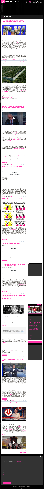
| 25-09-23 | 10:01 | (10, 293)
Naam (3, 474)
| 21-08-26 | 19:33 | (10, 59)
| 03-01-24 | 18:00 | (9, 196)
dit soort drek (20, 426)
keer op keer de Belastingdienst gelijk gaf (14, 134)
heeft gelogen (9, 140)
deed (17, 42)
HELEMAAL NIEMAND (14, 132)
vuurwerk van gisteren (22, 284)
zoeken (24, 48)
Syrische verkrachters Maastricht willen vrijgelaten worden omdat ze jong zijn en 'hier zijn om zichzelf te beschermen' (35, 323)
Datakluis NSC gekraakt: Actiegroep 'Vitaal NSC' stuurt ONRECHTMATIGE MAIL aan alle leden (35, 328)
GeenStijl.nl (17, 488)
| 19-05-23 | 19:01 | (10, 400)
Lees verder (4, 162)
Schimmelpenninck (13, 229)
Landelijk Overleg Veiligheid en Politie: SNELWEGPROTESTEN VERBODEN (33, 325)
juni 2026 (30, 336)
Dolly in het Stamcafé (31, 319)
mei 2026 (30, 337)
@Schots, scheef (4, 59)
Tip (3, 463)
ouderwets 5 (10, 425)
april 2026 (30, 338)
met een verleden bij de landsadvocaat (17, 138)
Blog (24, 486)
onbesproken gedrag (16, 139)
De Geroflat (20, 85)
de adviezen (15, 159)
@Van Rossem (4, 400)
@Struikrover (3, 293)
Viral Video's (18, 486)
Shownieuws (4, 342)
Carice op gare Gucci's (9, 394)
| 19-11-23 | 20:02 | (9, 241)
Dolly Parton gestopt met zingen (32, 321)
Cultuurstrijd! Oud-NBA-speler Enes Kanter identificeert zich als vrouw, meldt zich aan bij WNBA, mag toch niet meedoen (35, 330)
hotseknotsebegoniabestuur (9, 429)
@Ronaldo (3, 164)
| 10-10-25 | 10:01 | (9, 164)
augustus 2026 (30, 335)
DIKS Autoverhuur (28, 486)
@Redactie (3, 241)
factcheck (24, 235)
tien (16, 44)
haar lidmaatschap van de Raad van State (18, 148)
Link (3, 470)
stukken (21, 486)
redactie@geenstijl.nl (19, 461)
